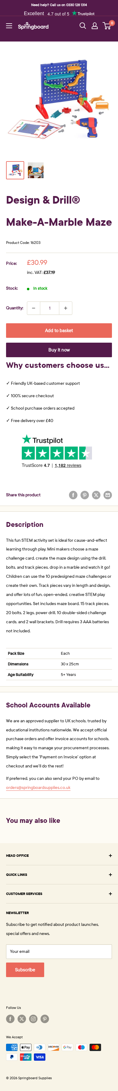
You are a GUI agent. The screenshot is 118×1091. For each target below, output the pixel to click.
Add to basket (59, 330)
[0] (107, 25)
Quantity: (14, 308)
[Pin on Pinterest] (84, 495)
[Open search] (83, 25)
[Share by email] (107, 495)
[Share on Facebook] (73, 495)
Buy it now (59, 350)
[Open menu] (9, 25)
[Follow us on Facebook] (10, 1019)
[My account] (95, 25)
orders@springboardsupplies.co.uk (38, 787)
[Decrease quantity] (33, 308)
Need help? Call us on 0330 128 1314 (59, 5)
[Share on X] (96, 495)
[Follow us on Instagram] (33, 1019)
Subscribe (25, 970)
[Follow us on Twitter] (22, 1019)
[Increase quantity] (65, 308)
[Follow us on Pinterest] (45, 1019)
